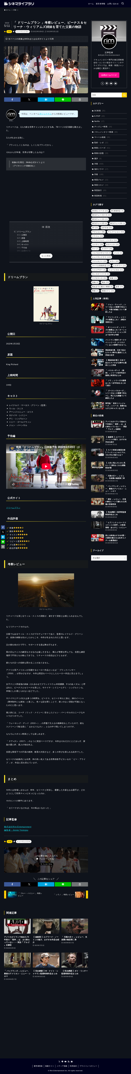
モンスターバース (100, 274)
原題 (23, 238)
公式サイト (26, 251)
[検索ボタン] (122, 3)
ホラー (114, 261)
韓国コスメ (101, 185)
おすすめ (106, 228)
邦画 (98, 174)
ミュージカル (116, 270)
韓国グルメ (101, 180)
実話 (105, 282)
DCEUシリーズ (100, 211)
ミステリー (119, 266)
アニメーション (116, 232)
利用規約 (73, 1066)
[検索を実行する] (124, 95)
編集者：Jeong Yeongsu (16, 830)
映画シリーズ (102, 148)
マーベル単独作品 (101, 266)
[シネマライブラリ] (19, 3)
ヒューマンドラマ (23, 31)
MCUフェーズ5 (99, 223)
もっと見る (46, 256)
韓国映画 (100, 196)
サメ (95, 249)
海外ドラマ (101, 169)
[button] (12, 99)
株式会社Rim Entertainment (17, 827)
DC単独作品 (117, 211)
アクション (98, 232)
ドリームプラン (24, 232)
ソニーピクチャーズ (101, 253)
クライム (97, 236)
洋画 (9, 31)
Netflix (99, 121)
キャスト (25, 244)
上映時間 (25, 241)
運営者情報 (38, 1066)
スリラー (107, 249)
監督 (119, 287)
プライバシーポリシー (88, 1066)
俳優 (113, 278)
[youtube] (111, 83)
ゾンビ (118, 253)
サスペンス (112, 244)
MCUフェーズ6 (117, 223)
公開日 (24, 235)
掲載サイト (49, 1066)
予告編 (24, 248)
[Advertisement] (46, 196)
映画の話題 (101, 153)
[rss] (68, 1061)
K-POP (99, 116)
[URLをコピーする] (80, 99)
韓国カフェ (108, 291)
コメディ (97, 244)
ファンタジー (99, 261)
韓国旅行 (100, 190)
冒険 (95, 282)
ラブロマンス (99, 278)
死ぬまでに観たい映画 (102, 287)
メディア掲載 (62, 1066)
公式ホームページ (109, 75)
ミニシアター (99, 270)
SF (95, 228)
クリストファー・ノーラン (104, 240)
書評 (98, 159)
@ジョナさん (46, 114)
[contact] (115, 83)
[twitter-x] (102, 83)
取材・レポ (101, 143)
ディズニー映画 (103, 127)
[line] (106, 83)
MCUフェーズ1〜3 (101, 215)
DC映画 (99, 111)
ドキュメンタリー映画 (106, 132)
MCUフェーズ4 (100, 219)
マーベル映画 (102, 137)
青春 (95, 291)
